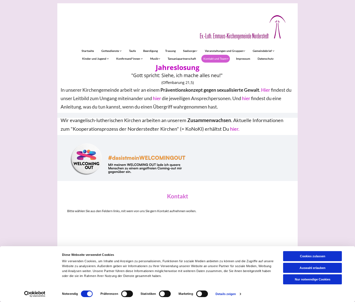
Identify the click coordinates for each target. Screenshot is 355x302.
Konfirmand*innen (128, 58)
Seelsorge (189, 51)
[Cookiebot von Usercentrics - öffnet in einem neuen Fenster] (35, 294)
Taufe (132, 51)
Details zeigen (226, 294)
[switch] (127, 294)
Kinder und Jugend (94, 58)
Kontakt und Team (215, 58)
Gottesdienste (110, 51)
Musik (154, 58)
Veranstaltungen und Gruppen (224, 51)
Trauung (170, 51)
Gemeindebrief (262, 51)
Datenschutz (266, 58)
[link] (111, 51)
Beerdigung (150, 51)
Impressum (243, 58)
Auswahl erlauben (312, 268)
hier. (234, 129)
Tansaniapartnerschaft (182, 58)
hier (157, 98)
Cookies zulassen (312, 256)
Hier (265, 90)
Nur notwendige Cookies (312, 279)
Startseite (88, 51)
